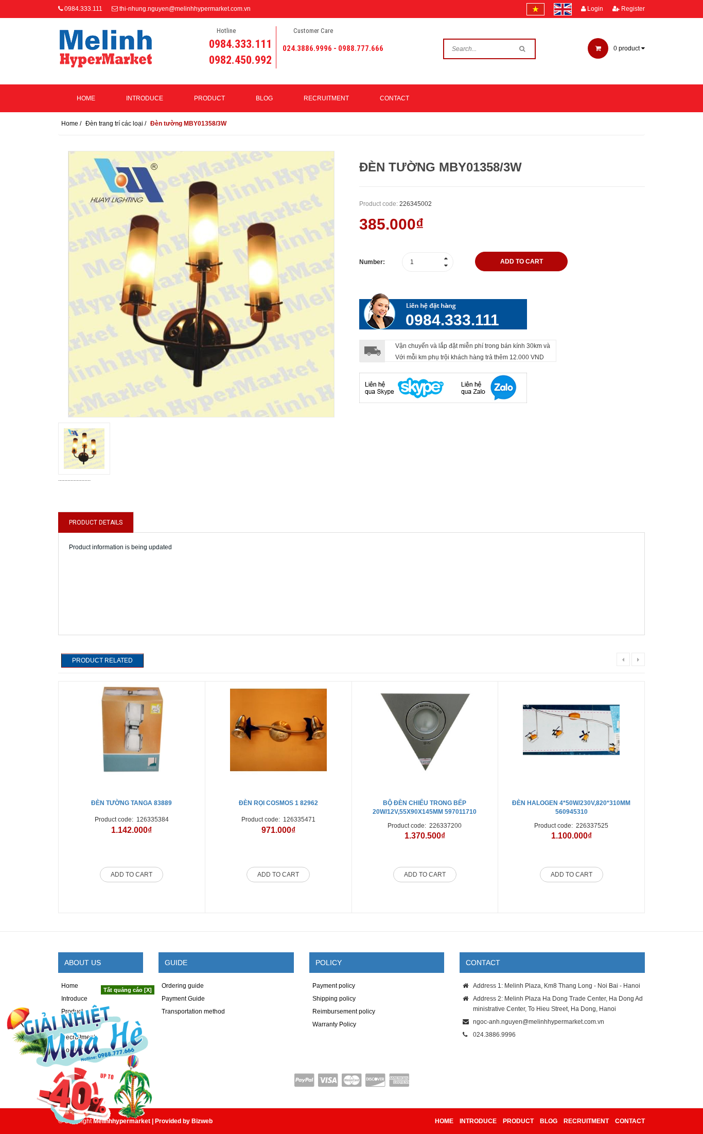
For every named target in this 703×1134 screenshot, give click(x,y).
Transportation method (193, 1011)
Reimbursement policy (343, 1011)
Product (209, 98)
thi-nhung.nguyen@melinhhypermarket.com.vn (185, 8)
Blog (264, 98)
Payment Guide (183, 998)
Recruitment (326, 98)
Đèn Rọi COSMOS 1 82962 (278, 803)
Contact (394, 98)
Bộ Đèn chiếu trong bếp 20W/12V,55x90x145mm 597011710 (425, 807)
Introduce (144, 98)
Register (632, 8)
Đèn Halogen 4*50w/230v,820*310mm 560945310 (571, 807)
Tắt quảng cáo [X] (127, 990)
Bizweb (202, 1121)
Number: (372, 262)
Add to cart (131, 874)
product (627, 48)
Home (86, 98)
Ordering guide (183, 985)
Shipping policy (334, 998)
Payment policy (333, 985)
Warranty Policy (334, 1024)
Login (594, 8)
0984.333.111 (83, 8)
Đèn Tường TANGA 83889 (131, 803)
